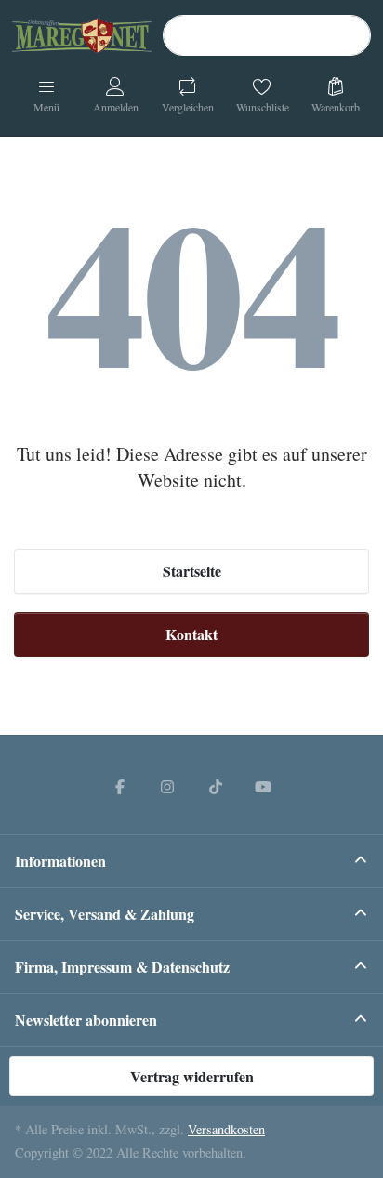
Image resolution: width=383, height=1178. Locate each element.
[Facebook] (119, 786)
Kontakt (191, 634)
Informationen (60, 860)
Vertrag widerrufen (192, 1076)
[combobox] (267, 35)
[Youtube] (264, 786)
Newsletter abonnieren (86, 1019)
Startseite (192, 571)
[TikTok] (215, 786)
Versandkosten (226, 1129)
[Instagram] (167, 786)
